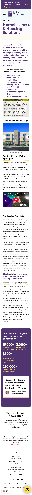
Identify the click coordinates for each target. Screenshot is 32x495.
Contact (16, 473)
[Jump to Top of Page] (16, 451)
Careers (16, 463)
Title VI (16, 460)
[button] (4, 14)
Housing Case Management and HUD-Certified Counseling (17, 87)
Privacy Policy (9, 487)
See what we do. (16, 444)
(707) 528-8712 (16, 471)
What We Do (16, 456)
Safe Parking (11, 80)
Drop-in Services (13, 75)
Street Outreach (12, 78)
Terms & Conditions (22, 487)
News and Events (16, 458)
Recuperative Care (13, 82)
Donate (27, 491)
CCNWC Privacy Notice (16, 462)
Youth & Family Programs (16, 96)
